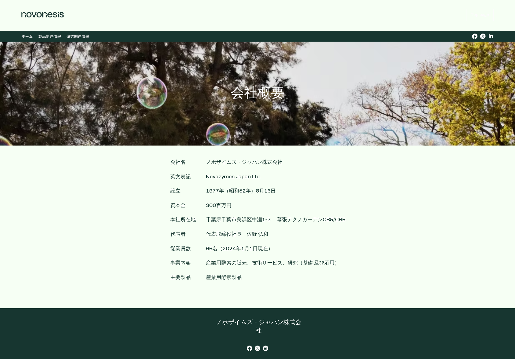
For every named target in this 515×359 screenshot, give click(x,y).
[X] (482, 36)
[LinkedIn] (491, 36)
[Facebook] (474, 36)
